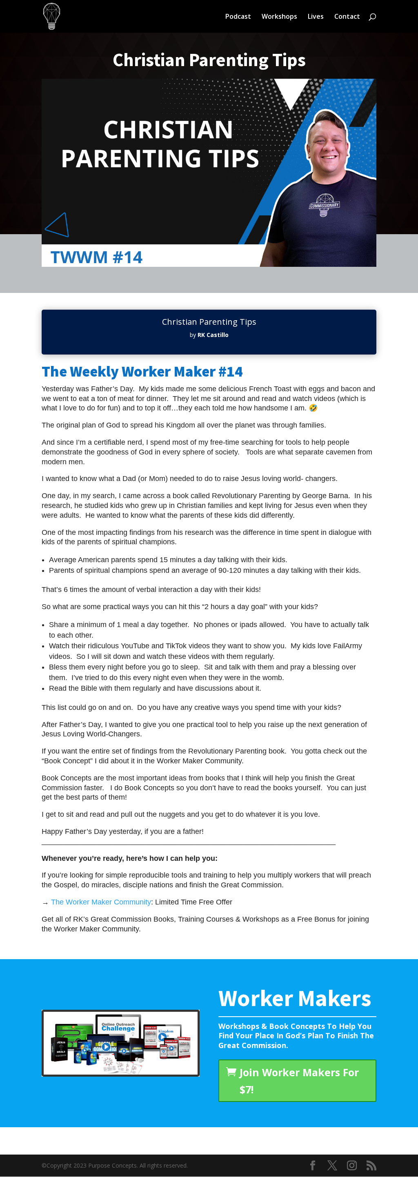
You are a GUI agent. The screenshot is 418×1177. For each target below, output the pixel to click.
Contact (347, 17)
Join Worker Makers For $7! (299, 1081)
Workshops (279, 17)
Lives (316, 17)
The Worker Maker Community (101, 902)
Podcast (238, 17)
